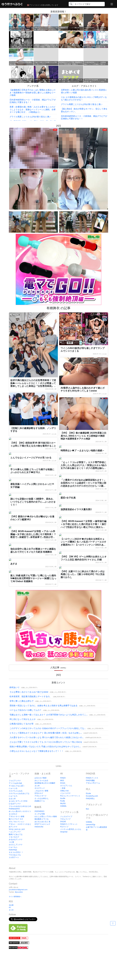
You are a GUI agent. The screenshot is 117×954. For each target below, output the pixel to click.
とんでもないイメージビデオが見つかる (31, 457)
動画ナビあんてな (16, 834)
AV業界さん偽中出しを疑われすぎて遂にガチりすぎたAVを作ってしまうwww (83, 389)
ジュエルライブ (66, 816)
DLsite (88, 793)
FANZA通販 (90, 780)
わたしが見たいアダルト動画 (46, 816)
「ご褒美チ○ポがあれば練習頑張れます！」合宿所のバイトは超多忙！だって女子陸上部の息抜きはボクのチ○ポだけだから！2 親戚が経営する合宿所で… (83, 484)
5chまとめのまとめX (17, 829)
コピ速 (11, 842)
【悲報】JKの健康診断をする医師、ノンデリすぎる (33, 430)
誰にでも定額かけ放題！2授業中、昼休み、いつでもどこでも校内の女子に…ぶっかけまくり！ (33, 501)
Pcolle (62, 801)
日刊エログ (39, 793)
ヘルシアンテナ (15, 832)
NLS (87, 809)
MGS (62, 780)
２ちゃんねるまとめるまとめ (20, 806)
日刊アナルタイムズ (42, 824)
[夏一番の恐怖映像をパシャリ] (33, 222)
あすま (13, 563)
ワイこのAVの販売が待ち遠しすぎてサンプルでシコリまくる (83, 349)
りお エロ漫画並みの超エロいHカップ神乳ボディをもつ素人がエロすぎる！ (84, 98)
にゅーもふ (13, 847)
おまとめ (12, 798)
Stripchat (63, 832)
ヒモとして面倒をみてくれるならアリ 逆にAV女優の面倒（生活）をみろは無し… (46, 732)
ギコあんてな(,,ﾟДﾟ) (16, 785)
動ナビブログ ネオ (16, 819)
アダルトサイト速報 (16, 816)
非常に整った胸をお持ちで (22, 701)
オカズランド (40, 788)
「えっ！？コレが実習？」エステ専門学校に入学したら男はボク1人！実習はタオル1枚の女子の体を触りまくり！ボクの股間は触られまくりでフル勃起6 (84, 467)
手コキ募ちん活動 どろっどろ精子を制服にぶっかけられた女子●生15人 (32, 471)
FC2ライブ (64, 826)
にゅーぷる (13, 788)
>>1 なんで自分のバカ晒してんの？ (26, 710)
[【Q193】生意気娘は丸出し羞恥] (83, 222)
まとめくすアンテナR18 (18, 801)
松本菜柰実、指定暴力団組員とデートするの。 (31, 696)
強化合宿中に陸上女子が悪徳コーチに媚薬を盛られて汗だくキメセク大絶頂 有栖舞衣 (33, 550)
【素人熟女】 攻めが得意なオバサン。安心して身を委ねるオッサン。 (84, 110)
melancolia (39, 826)
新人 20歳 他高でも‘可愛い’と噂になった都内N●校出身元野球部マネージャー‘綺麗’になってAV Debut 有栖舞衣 (33, 578)
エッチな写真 (40, 814)
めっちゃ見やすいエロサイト (20, 811)
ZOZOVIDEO (39, 811)
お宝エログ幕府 (41, 778)
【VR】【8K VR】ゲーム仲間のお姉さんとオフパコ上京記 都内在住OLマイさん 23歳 (84, 558)
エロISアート (14, 857)
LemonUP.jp (90, 824)
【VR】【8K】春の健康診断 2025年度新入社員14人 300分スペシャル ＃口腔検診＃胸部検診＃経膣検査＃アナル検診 (83, 435)
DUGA (62, 783)
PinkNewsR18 (14, 809)
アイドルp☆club (15, 783)
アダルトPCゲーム (93, 783)
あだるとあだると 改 (42, 821)
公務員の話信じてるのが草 (22, 723)
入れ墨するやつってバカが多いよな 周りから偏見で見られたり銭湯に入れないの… (47, 737)
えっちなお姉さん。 (42, 798)
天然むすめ (64, 790)
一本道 (62, 788)
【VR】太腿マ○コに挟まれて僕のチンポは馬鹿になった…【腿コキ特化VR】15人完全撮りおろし (83, 574)
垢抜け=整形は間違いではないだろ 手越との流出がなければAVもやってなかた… (45, 746)
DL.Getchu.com (92, 796)
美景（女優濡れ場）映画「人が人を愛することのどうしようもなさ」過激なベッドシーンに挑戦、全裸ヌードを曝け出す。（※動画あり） (33, 109)
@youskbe (19, 892)
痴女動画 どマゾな (42, 819)
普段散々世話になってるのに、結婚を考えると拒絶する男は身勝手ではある (43, 705)
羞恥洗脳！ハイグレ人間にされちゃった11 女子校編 (32, 485)
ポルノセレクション (16, 821)
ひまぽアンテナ (15, 803)
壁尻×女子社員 (68, 497)
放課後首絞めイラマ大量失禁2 (76, 509)
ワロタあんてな (15, 855)
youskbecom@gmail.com (18, 889)
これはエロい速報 (41, 790)
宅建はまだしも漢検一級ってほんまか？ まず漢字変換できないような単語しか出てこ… (49, 714)
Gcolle (62, 798)
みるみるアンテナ (16, 839)
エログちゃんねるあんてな (19, 793)
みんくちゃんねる (41, 780)
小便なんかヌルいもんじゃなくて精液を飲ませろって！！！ (36, 751)
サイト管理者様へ (15, 896)
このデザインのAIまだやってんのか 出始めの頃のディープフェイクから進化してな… (48, 728)
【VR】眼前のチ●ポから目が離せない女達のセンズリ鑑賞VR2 (32, 518)
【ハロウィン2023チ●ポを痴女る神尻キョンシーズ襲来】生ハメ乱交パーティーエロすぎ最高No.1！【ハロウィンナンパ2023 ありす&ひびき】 (83, 543)
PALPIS (63, 803)
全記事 (11, 905)
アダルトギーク (41, 796)
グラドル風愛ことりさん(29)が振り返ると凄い (30, 116)
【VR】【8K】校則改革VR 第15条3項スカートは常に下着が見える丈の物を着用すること (33, 444)
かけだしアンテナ (16, 844)
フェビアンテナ (15, 780)
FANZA (63, 778)
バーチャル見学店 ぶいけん (70, 829)
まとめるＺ (13, 814)
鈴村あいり (15, 687)
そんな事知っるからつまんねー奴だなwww (29, 691)
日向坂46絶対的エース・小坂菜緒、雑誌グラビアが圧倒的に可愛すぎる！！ (33, 101)
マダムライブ (65, 819)
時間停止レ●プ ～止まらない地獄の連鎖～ (82, 450)
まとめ (104, 354)
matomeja (13, 849)
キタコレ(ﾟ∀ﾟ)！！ (16, 852)
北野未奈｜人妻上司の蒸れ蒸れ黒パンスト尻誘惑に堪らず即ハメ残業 (84, 91)
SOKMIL (63, 806)
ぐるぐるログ (14, 837)
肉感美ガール (40, 801)
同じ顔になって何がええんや (23, 719)
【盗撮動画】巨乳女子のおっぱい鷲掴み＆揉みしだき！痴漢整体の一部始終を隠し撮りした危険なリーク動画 (33, 92)
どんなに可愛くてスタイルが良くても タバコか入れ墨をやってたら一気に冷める (46, 742)
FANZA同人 (90, 798)
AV (55, 389)
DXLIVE (63, 821)
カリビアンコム (66, 785)
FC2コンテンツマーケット (70, 796)
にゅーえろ (13, 796)
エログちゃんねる (16, 791)
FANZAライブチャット (69, 824)
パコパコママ (65, 793)
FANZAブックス (92, 778)
